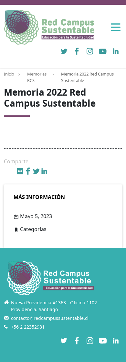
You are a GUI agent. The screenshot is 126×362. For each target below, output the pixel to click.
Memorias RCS (37, 77)
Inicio (9, 74)
